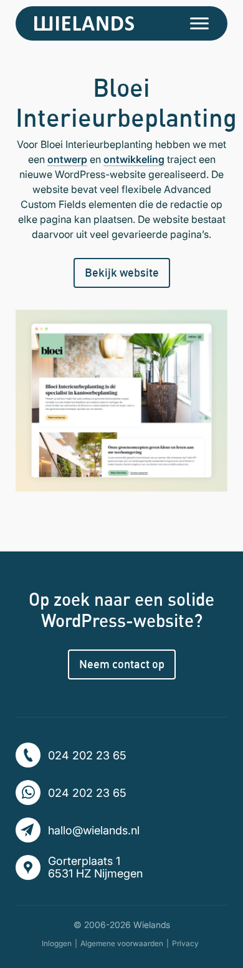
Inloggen (57, 943)
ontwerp (67, 159)
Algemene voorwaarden (121, 943)
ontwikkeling (133, 159)
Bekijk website (122, 272)
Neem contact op (121, 664)
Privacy (185, 943)
